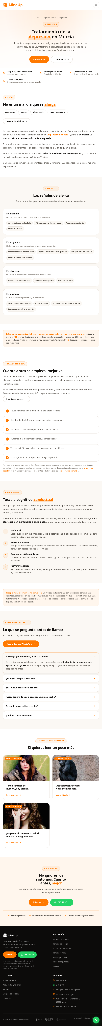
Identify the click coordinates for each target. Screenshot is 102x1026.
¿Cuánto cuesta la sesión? (19, 715)
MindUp (16, 4)
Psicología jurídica (61, 961)
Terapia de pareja (60, 944)
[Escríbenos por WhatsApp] (96, 1020)
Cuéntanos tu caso (15, 399)
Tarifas (6, 989)
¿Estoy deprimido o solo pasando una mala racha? (31, 696)
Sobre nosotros (9, 980)
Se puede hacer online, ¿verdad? (22, 706)
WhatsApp (29, 954)
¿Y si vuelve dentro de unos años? (22, 687)
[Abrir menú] (96, 5)
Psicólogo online (60, 957)
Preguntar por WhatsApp (19, 643)
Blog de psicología (11, 993)
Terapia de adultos (49, 18)
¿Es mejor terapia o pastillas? (20, 678)
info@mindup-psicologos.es (68, 989)
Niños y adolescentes (62, 948)
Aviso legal (77, 1018)
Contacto (7, 998)
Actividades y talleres (12, 985)
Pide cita (37, 59)
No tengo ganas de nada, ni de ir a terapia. (27, 656)
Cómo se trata (62, 59)
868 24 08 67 (61, 980)
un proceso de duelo (57, 134)
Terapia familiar (59, 952)
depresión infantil (69, 471)
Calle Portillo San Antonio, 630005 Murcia (68, 1000)
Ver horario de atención (66, 1006)
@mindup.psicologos (65, 994)
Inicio (37, 18)
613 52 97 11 (63, 902)
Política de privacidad (90, 1018)
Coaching (57, 966)
